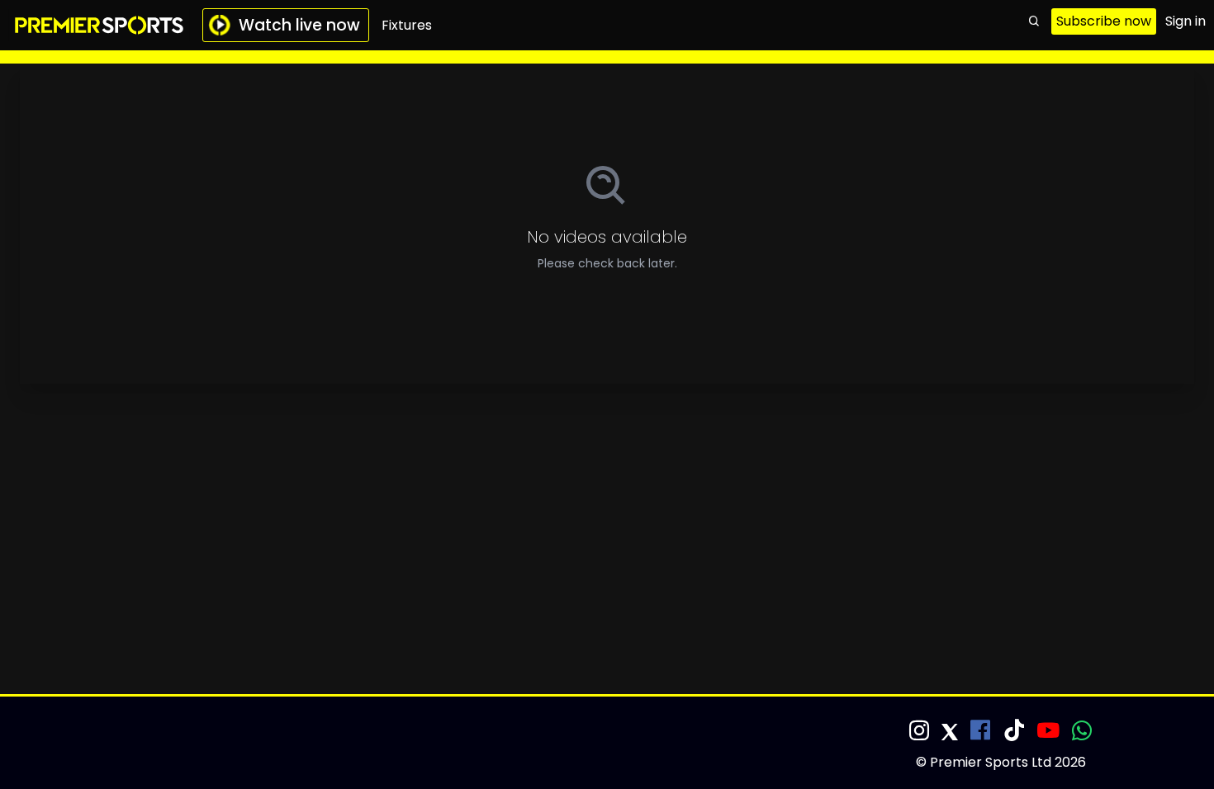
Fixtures (407, 25)
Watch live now (299, 25)
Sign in (1185, 21)
